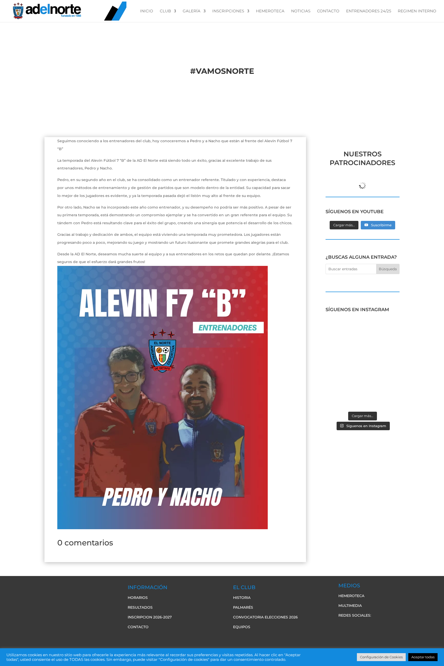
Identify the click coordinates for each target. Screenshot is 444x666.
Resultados (140, 607)
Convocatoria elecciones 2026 (265, 617)
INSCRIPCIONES (228, 11)
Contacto (138, 627)
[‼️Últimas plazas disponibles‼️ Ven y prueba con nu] (382, 352)
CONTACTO (328, 11)
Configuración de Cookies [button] (381, 657)
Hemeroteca (351, 595)
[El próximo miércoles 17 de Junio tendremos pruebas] (382, 329)
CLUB (165, 11)
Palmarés (243, 607)
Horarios (138, 597)
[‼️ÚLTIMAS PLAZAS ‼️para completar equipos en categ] (382, 375)
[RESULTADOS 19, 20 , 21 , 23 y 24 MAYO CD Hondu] (382, 397)
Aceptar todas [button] (422, 657)
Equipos (241, 627)
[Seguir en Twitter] (353, 626)
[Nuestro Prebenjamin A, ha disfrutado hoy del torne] (343, 375)
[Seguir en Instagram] (373, 626)
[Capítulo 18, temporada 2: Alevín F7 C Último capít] (343, 397)
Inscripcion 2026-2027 (150, 617)
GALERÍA (191, 11)
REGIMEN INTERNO (417, 11)
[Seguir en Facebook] (342, 626)
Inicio (146, 11)
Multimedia (350, 605)
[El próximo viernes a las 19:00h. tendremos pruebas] (343, 352)
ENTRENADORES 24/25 (368, 11)
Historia (242, 597)
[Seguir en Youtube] (363, 626)
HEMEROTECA (270, 11)
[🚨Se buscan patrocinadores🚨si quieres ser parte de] (343, 329)
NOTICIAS (300, 11)
